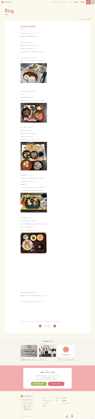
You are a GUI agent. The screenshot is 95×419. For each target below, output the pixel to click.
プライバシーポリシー (67, 403)
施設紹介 (76, 2)
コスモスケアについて (62, 2)
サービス (71, 2)
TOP (54, 2)
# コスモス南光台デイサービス (47, 321)
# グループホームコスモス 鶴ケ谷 (26, 321)
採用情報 (82, 2)
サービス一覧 (45, 403)
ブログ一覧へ (47, 326)
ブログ (83, 19)
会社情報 (64, 398)
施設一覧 (45, 405)
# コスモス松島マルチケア (57, 321)
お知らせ (57, 398)
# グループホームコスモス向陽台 (36, 321)
